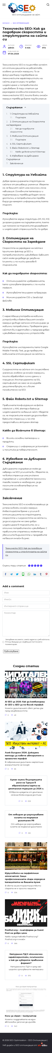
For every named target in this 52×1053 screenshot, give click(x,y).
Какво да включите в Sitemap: (30, 152)
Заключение (16, 163)
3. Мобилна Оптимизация (24, 136)
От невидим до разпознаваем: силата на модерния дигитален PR (26, 817)
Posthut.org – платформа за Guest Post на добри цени (24, 931)
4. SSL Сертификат (20, 144)
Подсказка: (20, 117)
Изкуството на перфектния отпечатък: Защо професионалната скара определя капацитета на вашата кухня (25, 877)
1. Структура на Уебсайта (24, 114)
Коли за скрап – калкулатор (20, 1016)
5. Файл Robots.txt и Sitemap (25, 148)
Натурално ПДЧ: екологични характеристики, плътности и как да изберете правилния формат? (26, 958)
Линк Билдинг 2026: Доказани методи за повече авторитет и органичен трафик (24, 755)
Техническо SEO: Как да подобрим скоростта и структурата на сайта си (26, 551)
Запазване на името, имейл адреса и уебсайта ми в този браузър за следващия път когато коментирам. (27, 642)
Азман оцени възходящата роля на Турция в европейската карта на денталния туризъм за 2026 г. (26, 784)
